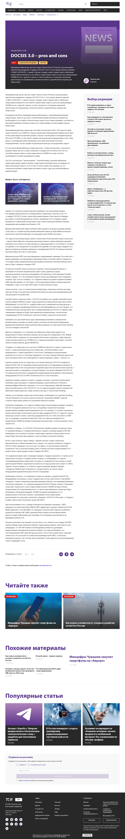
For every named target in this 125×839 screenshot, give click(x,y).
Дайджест (23, 765)
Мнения (32, 15)
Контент (39, 10)
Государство (50, 10)
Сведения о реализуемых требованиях (107, 810)
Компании (11, 10)
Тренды (60, 10)
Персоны (22, 10)
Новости (8, 15)
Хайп (80, 10)
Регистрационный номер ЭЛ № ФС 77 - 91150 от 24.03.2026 (13, 812)
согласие (26, 780)
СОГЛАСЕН (87, 835)
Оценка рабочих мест (90, 809)
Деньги (30, 10)
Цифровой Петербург (93, 10)
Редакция (86, 805)
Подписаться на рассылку (62, 776)
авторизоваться (45, 565)
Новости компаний (41, 818)
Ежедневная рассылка (38, 765)
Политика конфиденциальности (90, 813)
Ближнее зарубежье (61, 815)
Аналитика (40, 15)
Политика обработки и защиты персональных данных (110, 804)
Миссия (85, 802)
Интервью (17, 15)
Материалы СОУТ (109, 816)
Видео (25, 15)
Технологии (71, 10)
